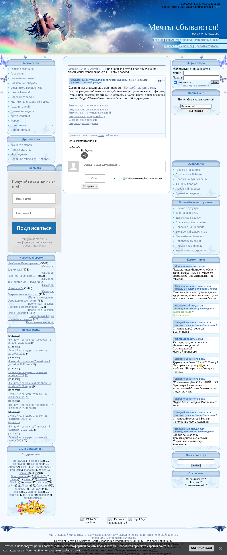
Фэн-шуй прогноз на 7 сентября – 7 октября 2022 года (30, 406)
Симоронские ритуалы (83, 119)
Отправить (90, 186)
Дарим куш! (15, 269)
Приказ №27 (15, 288)
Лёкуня (25, 485)
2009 (84, 69)
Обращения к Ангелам (22, 300)
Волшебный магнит (20, 319)
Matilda (14, 482)
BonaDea (19, 460)
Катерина (37, 463)
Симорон (48, 266)
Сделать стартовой (207, 46)
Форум (170, 39)
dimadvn (37, 488)
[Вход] (84, 155)
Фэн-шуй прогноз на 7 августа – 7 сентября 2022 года (29, 428)
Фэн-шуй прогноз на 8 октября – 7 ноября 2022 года (29, 385)
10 (102, 69)
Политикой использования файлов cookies (54, 550)
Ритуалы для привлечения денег (88, 109)
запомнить (184, 82)
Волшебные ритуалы (139, 87)
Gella (29, 494)
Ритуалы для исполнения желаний (90, 112)
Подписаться (34, 227)
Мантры (173, 534)
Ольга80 (24, 473)
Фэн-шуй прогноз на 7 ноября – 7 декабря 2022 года (29, 363)
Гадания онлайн (157, 534)
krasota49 (30, 470)
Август (94, 69)
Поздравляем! (31, 454)
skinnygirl (19, 463)
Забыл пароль (189, 86)
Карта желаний (58, 534)
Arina (11, 467)
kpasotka (20, 488)
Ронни (14, 470)
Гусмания (42, 485)
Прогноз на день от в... (22, 275)
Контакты (130, 537)
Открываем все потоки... (23, 294)
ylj (36, 473)
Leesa (14, 479)
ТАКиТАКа (41, 467)
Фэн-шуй (112, 534)
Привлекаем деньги (41, 297)
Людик (43, 494)
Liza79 (25, 467)
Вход (216, 39)
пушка (17, 491)
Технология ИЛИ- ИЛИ (22, 282)
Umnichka (37, 460)
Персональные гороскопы (107, 537)
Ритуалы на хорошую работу (87, 116)
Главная (158, 39)
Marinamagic (35, 491)
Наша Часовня (17, 313)
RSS (217, 6)
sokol (28, 482)
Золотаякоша (19, 476)
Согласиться (201, 547)
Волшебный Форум (41, 316)
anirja (11, 485)
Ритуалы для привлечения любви (89, 105)
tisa (44, 470)
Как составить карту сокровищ (88, 534)
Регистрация (203, 39)
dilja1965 (40, 476)
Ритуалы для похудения (83, 123)
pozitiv (101, 135)
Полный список (31, 498)
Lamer (42, 479)
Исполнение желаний (40, 322)
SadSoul (15, 494)
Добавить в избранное (178, 46)
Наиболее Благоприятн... (24, 263)
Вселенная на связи (41, 303)
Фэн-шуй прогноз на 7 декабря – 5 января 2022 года (29, 341)
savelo (28, 479)
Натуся (42, 482)
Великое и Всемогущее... (23, 306)
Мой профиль (184, 39)
